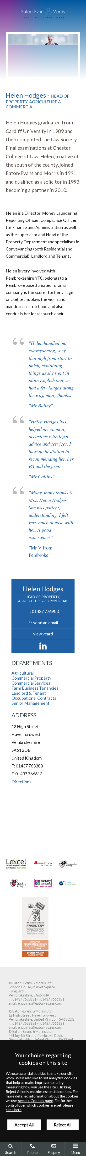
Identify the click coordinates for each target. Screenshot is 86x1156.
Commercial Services (30, 683)
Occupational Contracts (33, 698)
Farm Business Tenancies (34, 688)
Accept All (24, 1124)
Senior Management (30, 703)
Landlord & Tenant (28, 693)
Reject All (62, 1124)
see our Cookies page (35, 1100)
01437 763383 (23, 999)
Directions (21, 781)
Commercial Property (31, 678)
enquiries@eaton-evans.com (40, 1003)
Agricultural (22, 673)
